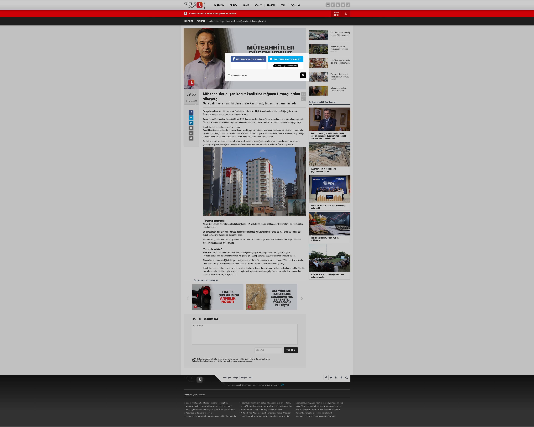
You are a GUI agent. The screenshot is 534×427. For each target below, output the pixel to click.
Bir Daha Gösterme (238, 75)
